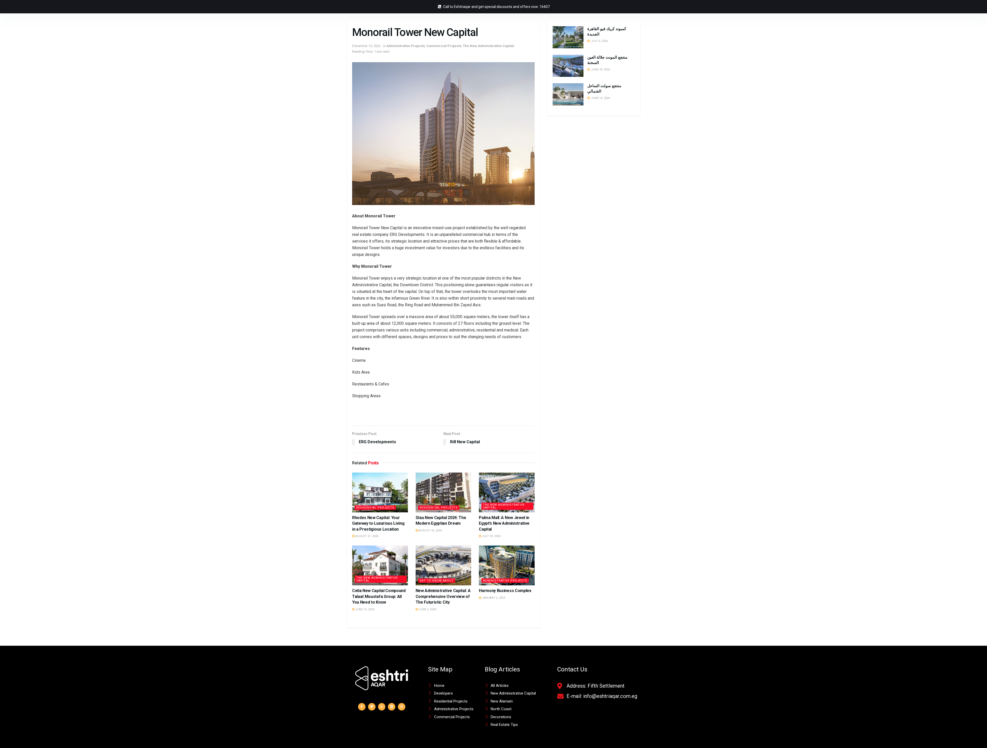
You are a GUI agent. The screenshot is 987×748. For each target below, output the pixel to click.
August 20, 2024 (430, 530)
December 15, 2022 (366, 46)
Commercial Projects (443, 46)
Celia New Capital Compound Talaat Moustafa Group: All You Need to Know (379, 596)
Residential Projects (375, 507)
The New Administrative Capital (488, 46)
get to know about (437, 580)
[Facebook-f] (361, 706)
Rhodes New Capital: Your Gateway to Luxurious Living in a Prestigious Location (378, 523)
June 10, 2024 (364, 609)
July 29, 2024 (490, 536)
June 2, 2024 (427, 609)
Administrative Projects (405, 46)
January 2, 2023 (493, 597)
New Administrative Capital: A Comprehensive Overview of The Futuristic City (443, 596)
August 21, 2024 (366, 536)
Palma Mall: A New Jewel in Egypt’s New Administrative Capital (504, 523)
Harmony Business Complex (505, 590)
